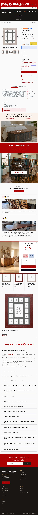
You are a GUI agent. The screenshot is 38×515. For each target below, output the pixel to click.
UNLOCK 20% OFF (28, 267)
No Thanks (28, 270)
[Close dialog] (37, 242)
